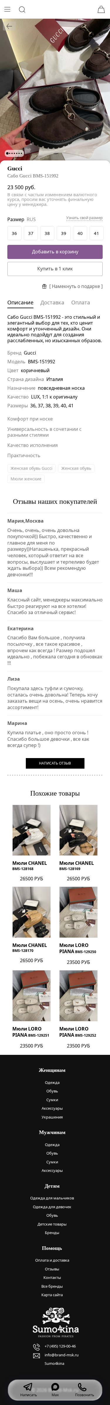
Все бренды (52, 1286)
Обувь (52, 1091)
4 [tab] (14, 153)
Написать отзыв (55, 763)
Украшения (52, 1117)
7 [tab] (21, 153)
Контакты (52, 1277)
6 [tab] (19, 153)
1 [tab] (7, 153)
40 (80, 233)
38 (47, 233)
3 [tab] (12, 153)
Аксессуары (52, 1108)
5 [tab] (16, 153)
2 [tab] (9, 153)
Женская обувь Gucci (32, 468)
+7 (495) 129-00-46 (60, 1346)
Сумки (52, 1099)
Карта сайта (52, 1294)
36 (14, 233)
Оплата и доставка (52, 1260)
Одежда (52, 1082)
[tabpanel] (55, 91)
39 (63, 233)
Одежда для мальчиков (52, 1198)
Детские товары (52, 1224)
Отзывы (52, 1269)
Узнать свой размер (84, 217)
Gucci (14, 168)
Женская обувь (76, 468)
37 (30, 233)
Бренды (52, 1232)
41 (96, 233)
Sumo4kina (54, 1363)
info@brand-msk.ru (62, 1354)
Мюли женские (26, 479)
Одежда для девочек (52, 1206)
